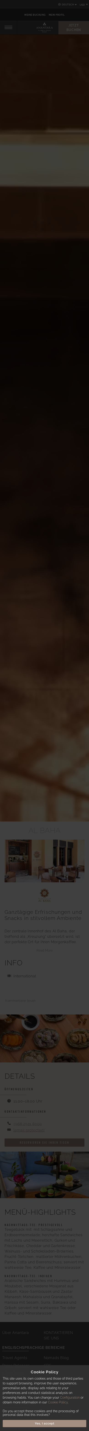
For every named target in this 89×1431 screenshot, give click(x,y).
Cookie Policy (58, 1402)
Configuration (70, 1397)
